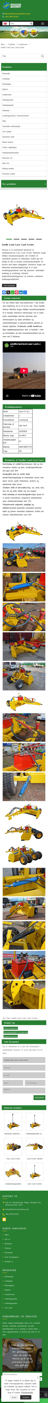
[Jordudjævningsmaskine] (13, 1171)
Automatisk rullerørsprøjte (11, 126)
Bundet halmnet (7, 142)
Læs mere (8, 1307)
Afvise (14, 1397)
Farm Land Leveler (13, 1158)
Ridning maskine (8, 168)
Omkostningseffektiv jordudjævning (16, 1032)
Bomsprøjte (6, 73)
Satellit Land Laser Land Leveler (12, 47)
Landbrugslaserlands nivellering (35, 1133)
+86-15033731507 (12, 16)
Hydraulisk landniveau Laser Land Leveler (13, 1133)
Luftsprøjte (6, 78)
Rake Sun (5, 163)
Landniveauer (23, 44)
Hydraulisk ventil (8, 137)
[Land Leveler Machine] (35, 1146)
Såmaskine (5, 110)
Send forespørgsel (9, 285)
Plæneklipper (6, 84)
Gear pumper (6, 131)
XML (40, 1394)
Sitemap (42, 1391)
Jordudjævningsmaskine (13, 1184)
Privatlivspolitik (27, 1392)
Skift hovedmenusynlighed (42, 23)
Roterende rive (7, 158)
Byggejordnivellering (11, 1036)
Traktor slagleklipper (9, 147)
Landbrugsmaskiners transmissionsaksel (15, 115)
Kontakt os (9, 1261)
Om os (7, 1239)
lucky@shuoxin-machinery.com (17, 13)
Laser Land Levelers (35, 1184)
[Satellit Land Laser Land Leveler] (24, 215)
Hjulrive (5, 89)
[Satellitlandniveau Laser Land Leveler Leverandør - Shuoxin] (12, 5)
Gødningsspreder (8, 100)
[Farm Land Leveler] (13, 1146)
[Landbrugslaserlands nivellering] (35, 1121)
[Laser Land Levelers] (35, 1171)
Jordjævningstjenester (11, 1028)
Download (8, 1252)
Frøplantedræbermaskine (10, 152)
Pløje (4, 121)
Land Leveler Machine (35, 1158)
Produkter (12, 44)
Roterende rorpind (8, 173)
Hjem (3, 44)
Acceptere (25, 1397)
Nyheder (8, 1248)
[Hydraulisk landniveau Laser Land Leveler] (13, 1121)
